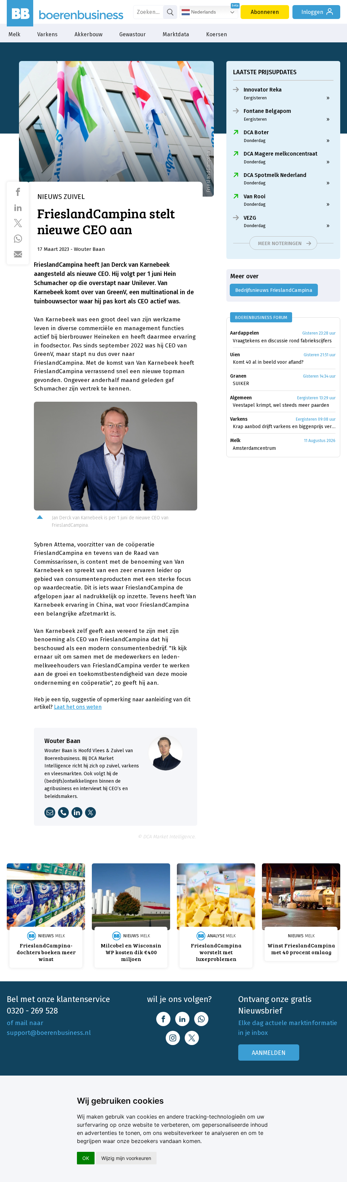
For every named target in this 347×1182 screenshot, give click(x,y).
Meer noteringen (280, 243)
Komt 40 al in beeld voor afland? (268, 362)
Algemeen (241, 398)
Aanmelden (269, 1053)
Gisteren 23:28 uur (318, 333)
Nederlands (203, 12)
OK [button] (85, 1158)
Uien (235, 355)
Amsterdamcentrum (254, 448)
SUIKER (241, 383)
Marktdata (176, 34)
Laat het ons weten (78, 707)
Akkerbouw (88, 34)
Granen (238, 376)
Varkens (47, 34)
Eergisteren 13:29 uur (316, 398)
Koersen (216, 34)
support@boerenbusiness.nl (49, 1033)
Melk (14, 34)
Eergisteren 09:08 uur (315, 419)
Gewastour (132, 34)
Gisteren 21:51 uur (319, 355)
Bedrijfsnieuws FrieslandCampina (273, 290)
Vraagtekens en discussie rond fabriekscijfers (282, 341)
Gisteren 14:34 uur (319, 376)
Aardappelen (244, 333)
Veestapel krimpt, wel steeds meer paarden (281, 405)
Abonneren (265, 12)
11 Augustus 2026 (319, 440)
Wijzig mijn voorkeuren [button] (126, 1158)
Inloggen (312, 12)
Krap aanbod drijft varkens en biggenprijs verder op (284, 426)
